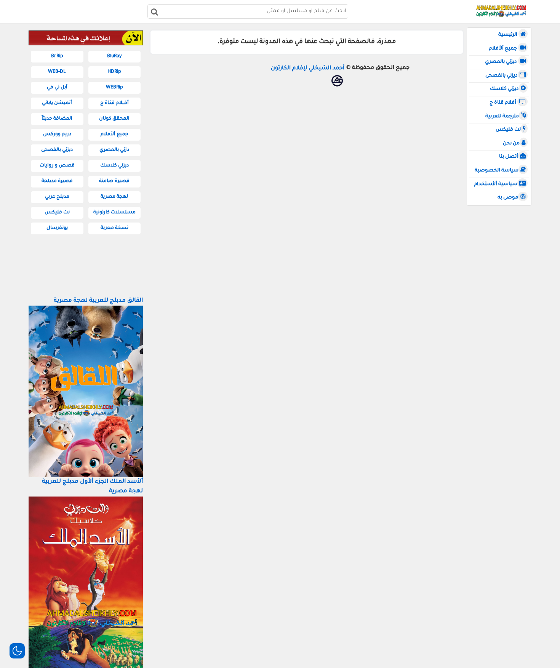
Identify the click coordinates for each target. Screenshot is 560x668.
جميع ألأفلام (503, 48)
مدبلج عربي (57, 197)
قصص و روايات (57, 165)
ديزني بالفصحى (501, 75)
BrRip (57, 56)
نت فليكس (508, 130)
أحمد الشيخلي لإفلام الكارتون (307, 69)
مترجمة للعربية (502, 116)
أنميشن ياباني (57, 103)
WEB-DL (57, 72)
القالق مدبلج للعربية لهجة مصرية (98, 301)
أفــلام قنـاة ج (114, 103)
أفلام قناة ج (503, 103)
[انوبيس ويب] (337, 81)
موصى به (508, 197)
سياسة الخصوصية (496, 170)
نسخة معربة (114, 228)
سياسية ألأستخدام (495, 184)
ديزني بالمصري (501, 62)
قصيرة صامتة (114, 181)
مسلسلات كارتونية (114, 212)
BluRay (114, 56)
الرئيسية (508, 35)
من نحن (511, 143)
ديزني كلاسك (504, 89)
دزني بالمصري (114, 150)
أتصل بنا (508, 157)
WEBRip (114, 87)
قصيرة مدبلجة (57, 181)
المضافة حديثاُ (57, 119)
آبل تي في (57, 87)
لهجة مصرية (114, 197)
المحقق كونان (114, 119)
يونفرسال (57, 228)
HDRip (114, 72)
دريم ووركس (57, 134)
